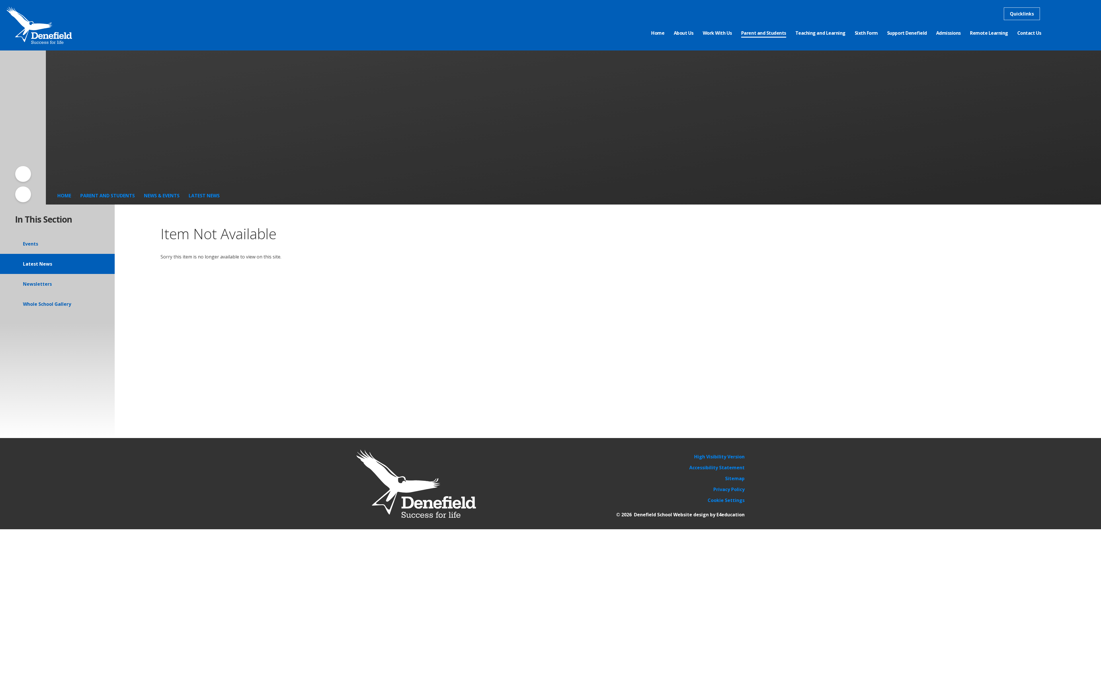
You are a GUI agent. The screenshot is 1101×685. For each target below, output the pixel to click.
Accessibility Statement (717, 467)
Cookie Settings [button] (726, 500)
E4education (731, 514)
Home (64, 195)
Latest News (204, 195)
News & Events (161, 195)
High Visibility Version (719, 457)
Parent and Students (107, 195)
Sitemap (735, 478)
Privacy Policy (729, 489)
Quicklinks (1022, 14)
